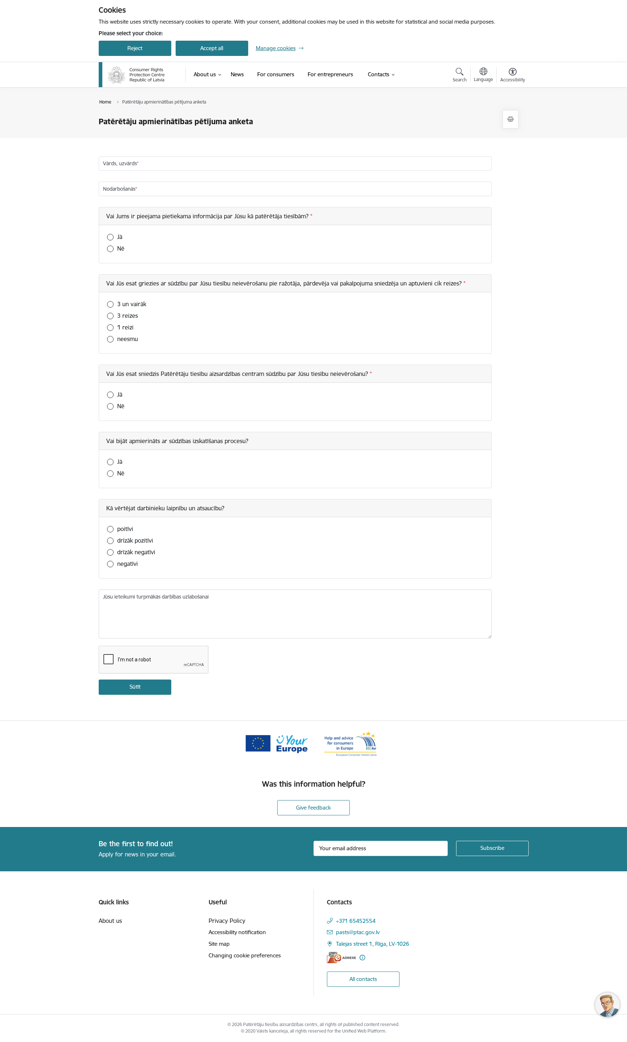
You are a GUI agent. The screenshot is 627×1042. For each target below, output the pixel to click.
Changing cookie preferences (245, 955)
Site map (219, 943)
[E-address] (341, 958)
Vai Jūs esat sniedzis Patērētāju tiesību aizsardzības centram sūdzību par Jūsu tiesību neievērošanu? (238, 373)
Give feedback (313, 807)
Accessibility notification (237, 932)
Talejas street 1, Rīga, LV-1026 (372, 943)
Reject (134, 48)
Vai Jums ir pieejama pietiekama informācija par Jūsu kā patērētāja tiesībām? (208, 216)
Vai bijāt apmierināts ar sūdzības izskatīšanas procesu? (177, 441)
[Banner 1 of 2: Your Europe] (277, 743)
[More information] (362, 957)
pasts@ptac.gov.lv (358, 932)
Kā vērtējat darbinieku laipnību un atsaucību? (165, 508)
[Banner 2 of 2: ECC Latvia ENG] (350, 743)
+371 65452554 (356, 920)
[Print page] (510, 119)
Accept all (211, 48)
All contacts (363, 979)
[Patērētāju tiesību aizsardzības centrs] (136, 75)
